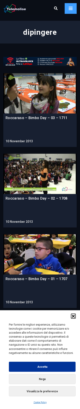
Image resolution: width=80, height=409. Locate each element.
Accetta (42, 366)
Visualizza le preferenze (42, 391)
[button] (73, 316)
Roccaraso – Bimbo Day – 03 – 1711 (37, 118)
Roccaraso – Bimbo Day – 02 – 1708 (37, 198)
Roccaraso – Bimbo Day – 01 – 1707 (37, 279)
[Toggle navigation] (71, 8)
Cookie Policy (40, 402)
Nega (42, 379)
